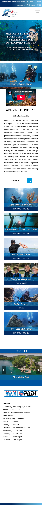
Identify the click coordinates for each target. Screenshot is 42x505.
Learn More (21, 283)
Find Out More (21, 208)
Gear (21, 308)
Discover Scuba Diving (21, 84)
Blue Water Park (21, 377)
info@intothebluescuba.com (14, 2)
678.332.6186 (35, 2)
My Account (20, 5)
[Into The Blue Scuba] (10, 13)
